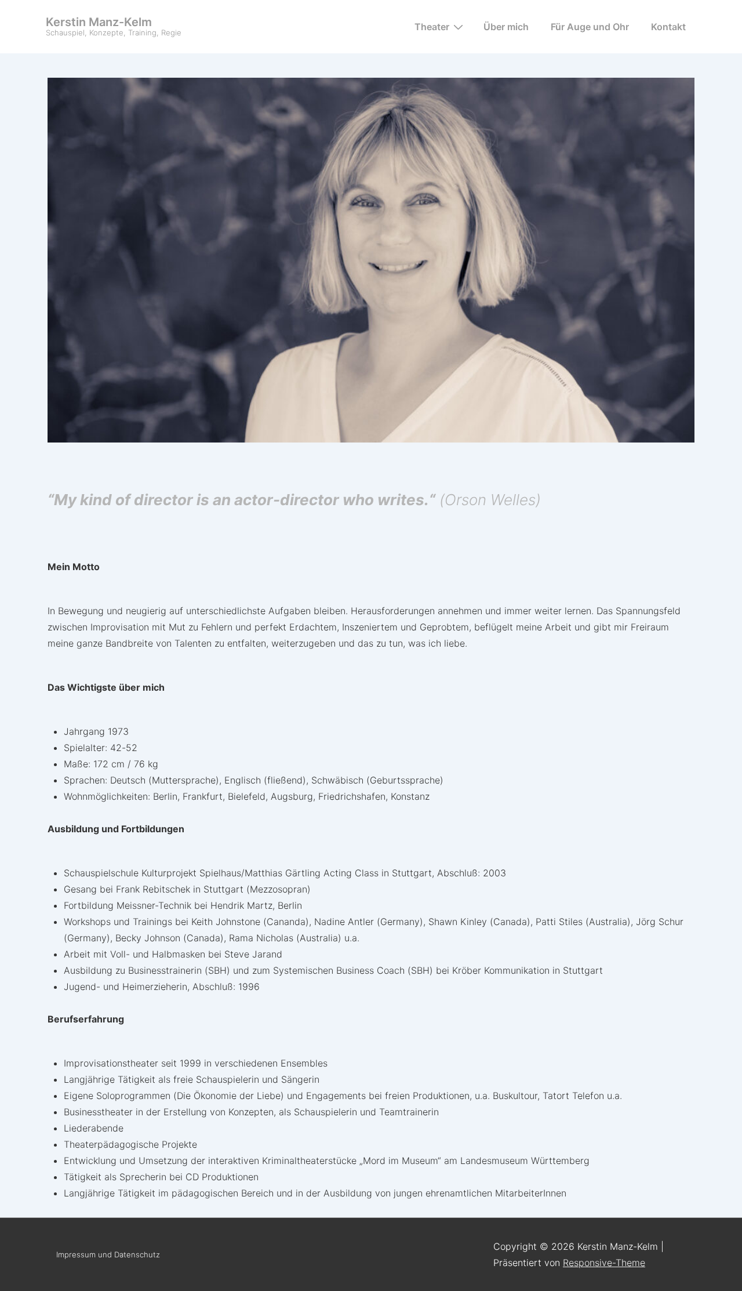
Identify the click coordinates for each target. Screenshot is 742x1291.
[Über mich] (371, 439)
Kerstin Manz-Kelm (99, 22)
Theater (431, 26)
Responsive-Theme (604, 1262)
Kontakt (668, 26)
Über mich (506, 26)
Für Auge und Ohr (590, 26)
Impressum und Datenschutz (108, 1254)
